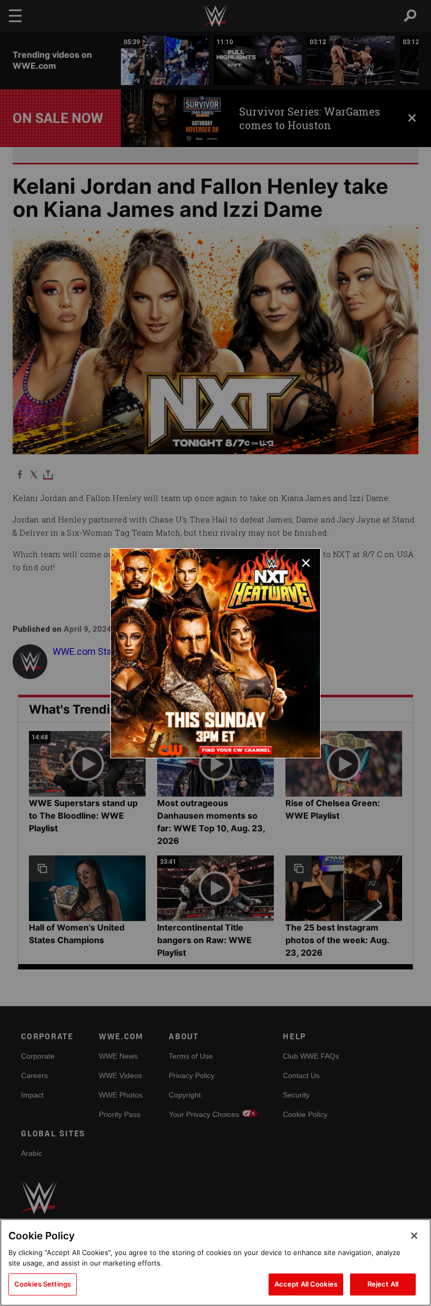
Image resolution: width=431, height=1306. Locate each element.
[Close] (414, 1235)
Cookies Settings (42, 1284)
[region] (215, 1262)
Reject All (382, 1284)
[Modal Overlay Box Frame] (215, 653)
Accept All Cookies (305, 1284)
